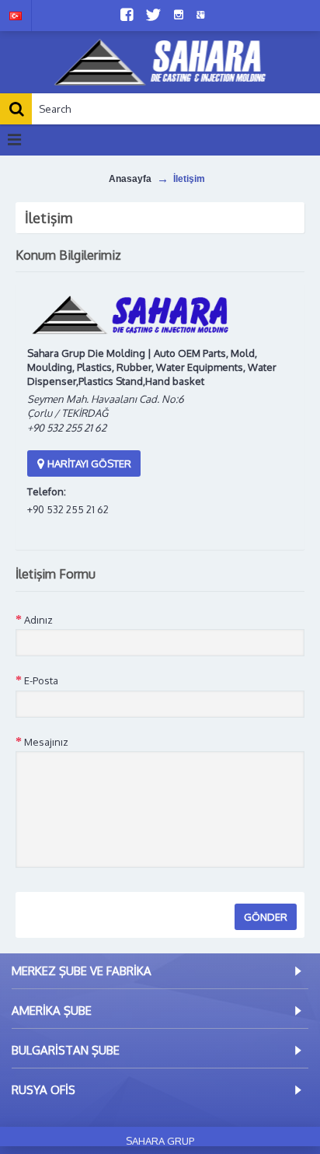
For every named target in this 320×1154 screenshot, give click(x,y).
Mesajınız (46, 742)
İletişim (189, 178)
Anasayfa (130, 178)
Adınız (38, 620)
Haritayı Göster (88, 463)
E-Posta (41, 680)
